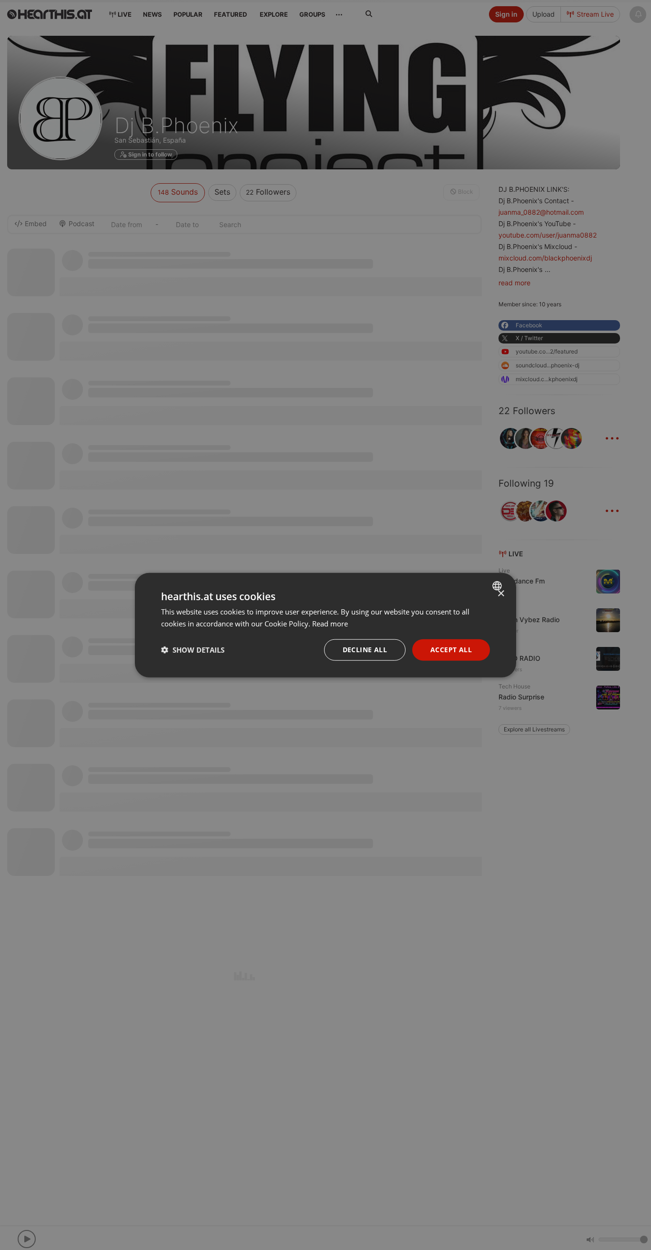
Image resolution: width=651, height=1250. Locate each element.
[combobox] (498, 586)
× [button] (500, 593)
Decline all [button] (365, 649)
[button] (192, 650)
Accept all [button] (451, 649)
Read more (330, 623)
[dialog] (325, 625)
